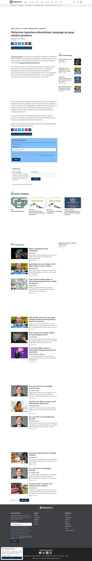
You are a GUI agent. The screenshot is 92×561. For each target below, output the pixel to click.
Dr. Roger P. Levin (34, 390)
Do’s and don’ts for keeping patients (40, 469)
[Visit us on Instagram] (51, 553)
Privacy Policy (27, 556)
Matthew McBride (34, 405)
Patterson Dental (16, 56)
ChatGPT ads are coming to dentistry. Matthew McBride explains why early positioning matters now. (42, 409)
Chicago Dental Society (17, 211)
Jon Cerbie (33, 253)
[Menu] (81, 2)
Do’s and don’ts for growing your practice (41, 418)
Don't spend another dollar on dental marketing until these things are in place (43, 281)
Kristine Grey (33, 457)
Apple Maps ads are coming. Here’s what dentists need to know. (65, 70)
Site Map (62, 556)
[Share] (15, 43)
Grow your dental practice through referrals (42, 454)
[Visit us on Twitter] (43, 553)
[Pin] (26, 43)
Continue (36, 179)
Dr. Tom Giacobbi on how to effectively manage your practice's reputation (42, 350)
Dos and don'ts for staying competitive (54, 212)
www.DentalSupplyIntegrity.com (30, 63)
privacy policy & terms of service (46, 155)
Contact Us (55, 556)
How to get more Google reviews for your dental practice (41, 334)
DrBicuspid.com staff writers (18, 38)
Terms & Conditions (46, 556)
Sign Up (16, 159)
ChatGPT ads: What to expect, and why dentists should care (42, 403)
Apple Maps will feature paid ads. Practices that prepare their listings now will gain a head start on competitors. (42, 272)
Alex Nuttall (33, 285)
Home (12, 209)
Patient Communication (30, 28)
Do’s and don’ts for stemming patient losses (40, 387)
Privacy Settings (36, 556)
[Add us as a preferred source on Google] (29, 43)
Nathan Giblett (34, 268)
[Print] (12, 43)
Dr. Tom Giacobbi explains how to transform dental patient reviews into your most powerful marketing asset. (42, 358)
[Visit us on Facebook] (40, 553)
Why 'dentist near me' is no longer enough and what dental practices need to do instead (65, 88)
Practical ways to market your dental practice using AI (40, 485)
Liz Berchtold (33, 337)
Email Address (16, 146)
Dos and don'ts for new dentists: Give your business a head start (37, 213)
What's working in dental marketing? (65, 60)
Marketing (42, 28)
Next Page (24, 500)
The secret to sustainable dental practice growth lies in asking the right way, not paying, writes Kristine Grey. (43, 461)
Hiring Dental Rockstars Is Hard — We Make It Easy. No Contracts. (65, 80)
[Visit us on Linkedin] (47, 553)
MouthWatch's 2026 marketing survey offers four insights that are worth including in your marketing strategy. (43, 256)
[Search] (77, 2)
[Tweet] (22, 43)
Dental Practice (16, 28)
